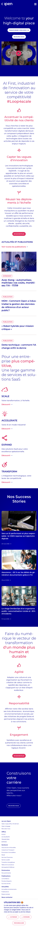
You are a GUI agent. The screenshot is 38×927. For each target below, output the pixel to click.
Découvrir (6, 404)
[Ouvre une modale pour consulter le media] (19, 53)
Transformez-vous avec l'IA (19, 30)
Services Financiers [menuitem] (7, 857)
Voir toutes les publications (14, 247)
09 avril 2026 (5, 580)
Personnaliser (19, 923)
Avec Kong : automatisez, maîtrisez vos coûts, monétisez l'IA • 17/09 (18, 283)
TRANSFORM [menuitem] (5, 839)
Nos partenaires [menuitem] (6, 873)
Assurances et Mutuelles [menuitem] (9, 847)
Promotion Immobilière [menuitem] (9, 852)
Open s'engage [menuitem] (6, 826)
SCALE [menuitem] (3, 834)
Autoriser (13, 917)
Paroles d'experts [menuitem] (6, 881)
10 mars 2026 (5, 619)
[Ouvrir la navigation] (35, 4)
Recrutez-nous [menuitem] (6, 828)
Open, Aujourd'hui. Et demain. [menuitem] (10, 823)
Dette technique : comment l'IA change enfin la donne (19, 346)
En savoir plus (19, 234)
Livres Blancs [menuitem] (5, 878)
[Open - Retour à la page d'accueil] (7, 4)
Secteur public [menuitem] (6, 860)
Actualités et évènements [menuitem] (9, 889)
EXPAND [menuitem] (4, 842)
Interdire (26, 917)
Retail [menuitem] (3, 855)
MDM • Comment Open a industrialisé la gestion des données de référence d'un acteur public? (19, 306)
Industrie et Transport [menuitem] (8, 850)
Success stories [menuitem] (6, 883)
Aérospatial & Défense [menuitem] (8, 867)
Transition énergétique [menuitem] (8, 862)
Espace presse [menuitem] (6, 894)
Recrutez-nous (19, 37)
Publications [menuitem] (5, 891)
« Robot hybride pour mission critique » (18, 328)
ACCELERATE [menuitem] (6, 837)
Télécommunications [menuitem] (8, 864)
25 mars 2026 (5, 544)
